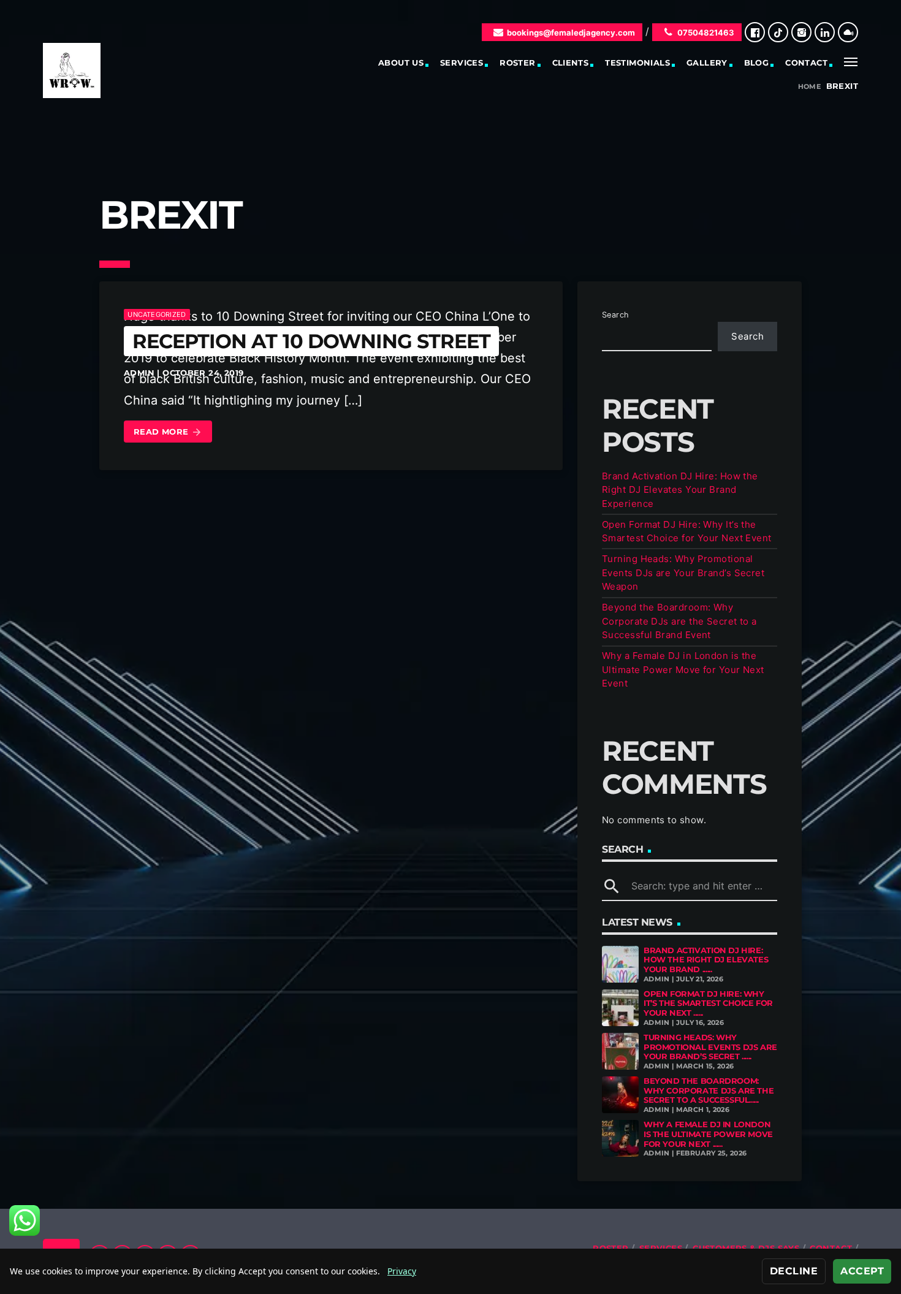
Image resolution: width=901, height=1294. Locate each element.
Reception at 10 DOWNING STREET (311, 341)
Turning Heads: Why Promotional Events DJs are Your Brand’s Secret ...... (710, 1046)
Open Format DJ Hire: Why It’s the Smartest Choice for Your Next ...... (708, 1003)
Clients (570, 62)
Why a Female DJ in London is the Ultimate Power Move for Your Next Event (683, 669)
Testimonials (637, 62)
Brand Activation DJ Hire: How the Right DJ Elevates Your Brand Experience (680, 489)
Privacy (401, 1271)
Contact (806, 62)
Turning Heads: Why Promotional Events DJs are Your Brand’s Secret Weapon (683, 572)
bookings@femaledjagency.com (571, 32)
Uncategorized (156, 314)
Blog (756, 62)
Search (615, 314)
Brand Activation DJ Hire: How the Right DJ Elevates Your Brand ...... (706, 959)
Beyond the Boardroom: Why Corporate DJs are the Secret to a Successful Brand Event (679, 621)
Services (461, 62)
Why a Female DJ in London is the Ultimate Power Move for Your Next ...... (708, 1133)
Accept (862, 1271)
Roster (517, 62)
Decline (794, 1271)
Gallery (707, 62)
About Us (401, 62)
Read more (168, 432)
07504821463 (705, 32)
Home (809, 86)
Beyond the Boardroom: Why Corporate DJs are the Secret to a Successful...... (709, 1090)
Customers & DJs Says (746, 1248)
